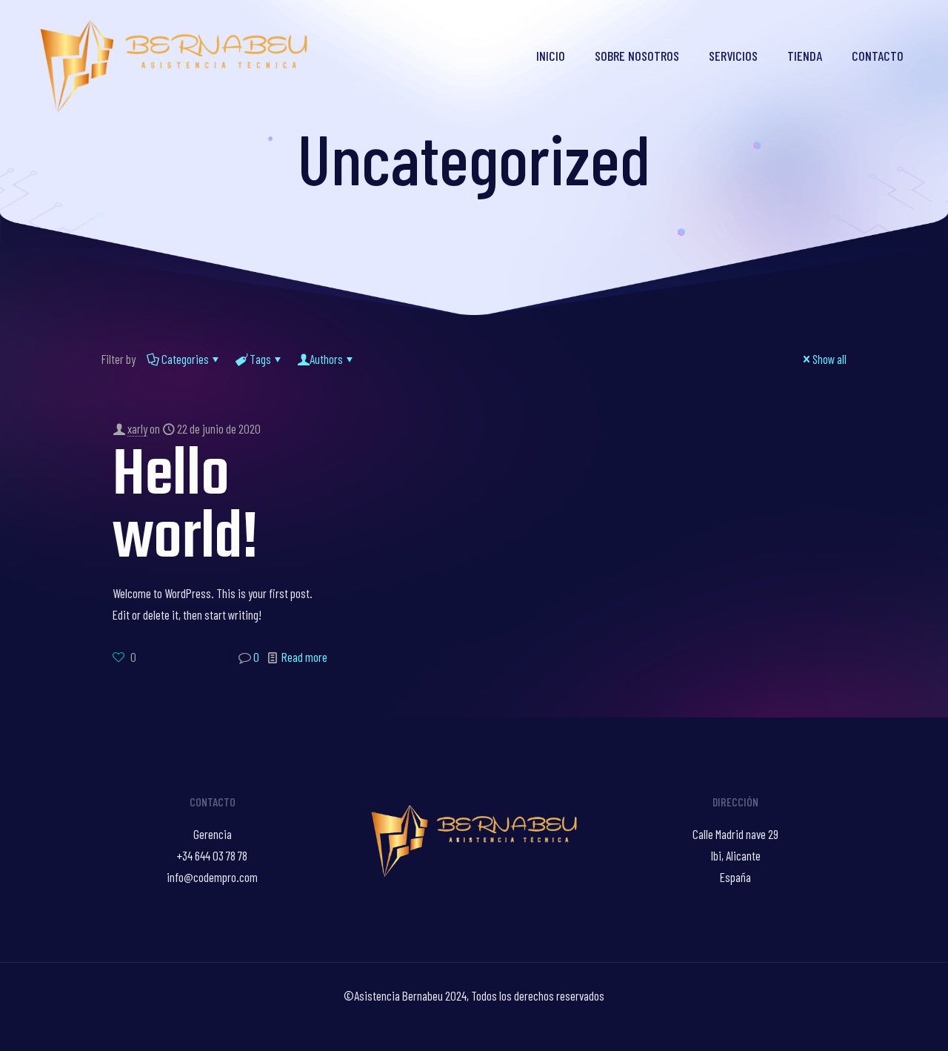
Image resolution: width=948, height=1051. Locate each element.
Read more (304, 656)
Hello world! (185, 508)
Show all (829, 358)
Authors (326, 358)
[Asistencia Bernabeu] (174, 55)
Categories (185, 358)
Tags (260, 358)
